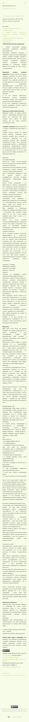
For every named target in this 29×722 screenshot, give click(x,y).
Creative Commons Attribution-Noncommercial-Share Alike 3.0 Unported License (14, 659)
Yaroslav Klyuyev (7, 655)
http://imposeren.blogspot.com (11, 667)
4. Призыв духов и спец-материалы (13, 38)
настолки (23, 675)
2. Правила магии (8, 30)
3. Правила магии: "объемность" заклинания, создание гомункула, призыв (14, 34)
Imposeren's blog (9, 6)
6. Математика (7, 42)
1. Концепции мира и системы (11, 28)
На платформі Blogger (15, 717)
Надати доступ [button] (6, 673)
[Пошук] (25, 2)
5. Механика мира (8, 40)
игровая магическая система (13, 675)
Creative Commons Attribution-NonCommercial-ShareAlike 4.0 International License (14, 710)
